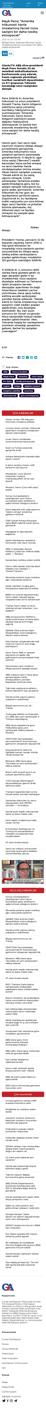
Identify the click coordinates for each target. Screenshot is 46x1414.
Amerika (23, 376)
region (6, 386)
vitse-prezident (19, 372)
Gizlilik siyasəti (9, 1392)
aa (10, 53)
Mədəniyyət (8, 1353)
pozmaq (29, 391)
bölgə (17, 386)
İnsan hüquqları (10, 1358)
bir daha (7, 381)
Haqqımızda (8, 1387)
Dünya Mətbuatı (10, 1349)
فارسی (28, 4)
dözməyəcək (9, 395)
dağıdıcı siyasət (32, 386)
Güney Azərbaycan (11, 1339)
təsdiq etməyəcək (25, 381)
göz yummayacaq (30, 395)
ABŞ (5, 372)
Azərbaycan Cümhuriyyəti (15, 1363)
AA (5, 53)
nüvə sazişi (37, 376)
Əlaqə (5, 1382)
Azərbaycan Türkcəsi (8, 4)
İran (40, 381)
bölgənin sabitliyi (11, 391)
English (40, 4)
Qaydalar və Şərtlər (11, 1396)
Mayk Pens (8, 376)
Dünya (5, 1344)
